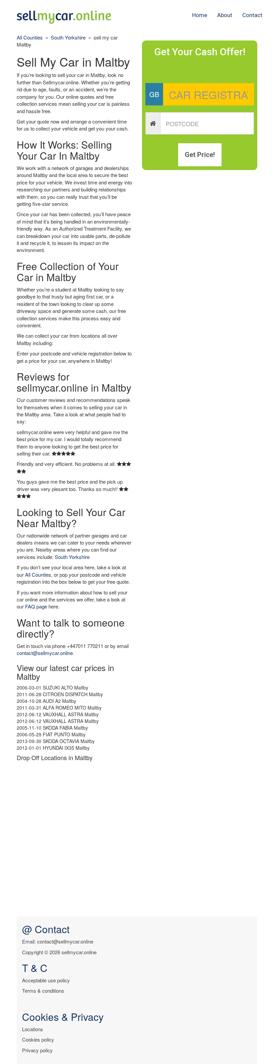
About (224, 15)
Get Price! (200, 155)
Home (199, 15)
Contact (252, 15)
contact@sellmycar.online (45, 652)
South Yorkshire (68, 37)
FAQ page (36, 606)
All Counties (30, 37)
